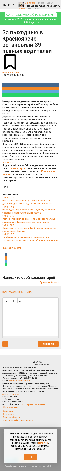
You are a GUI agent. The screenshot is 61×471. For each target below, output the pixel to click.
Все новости (9, 414)
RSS (24, 402)
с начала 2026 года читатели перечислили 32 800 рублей (30, 18)
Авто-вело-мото (10, 72)
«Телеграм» (27, 404)
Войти (29, 292)
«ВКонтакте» (39, 404)
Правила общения (49, 282)
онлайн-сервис (18, 168)
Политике (43, 443)
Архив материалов (10, 394)
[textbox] (30, 319)
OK (30, 457)
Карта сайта (8, 411)
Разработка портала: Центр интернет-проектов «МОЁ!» (28, 466)
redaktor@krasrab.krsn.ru (19, 381)
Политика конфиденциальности (18, 420)
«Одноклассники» (10, 407)
